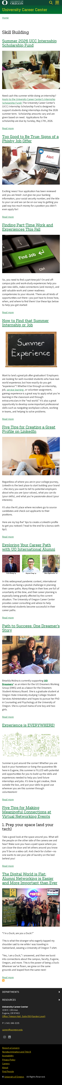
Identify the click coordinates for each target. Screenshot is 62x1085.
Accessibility (8, 1055)
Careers (6, 1063)
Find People (8, 1071)
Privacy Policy (8, 1059)
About (5, 1067)
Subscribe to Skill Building (3, 980)
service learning (15, 390)
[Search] (51, 2)
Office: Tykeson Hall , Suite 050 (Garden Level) (23, 1016)
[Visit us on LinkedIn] (9, 1037)
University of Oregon (14, 1076)
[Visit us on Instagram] (4, 1037)
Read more (8, 128)
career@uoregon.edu (12, 1029)
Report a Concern (10, 1048)
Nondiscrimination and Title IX (16, 1051)
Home (5, 18)
